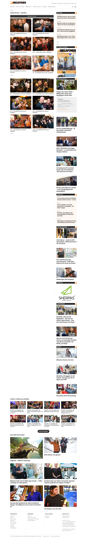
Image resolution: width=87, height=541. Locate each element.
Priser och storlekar (32, 517)
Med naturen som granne (52, 455)
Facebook (47, 516)
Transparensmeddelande (63, 109)
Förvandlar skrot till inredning (66, 396)
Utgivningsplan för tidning (33, 519)
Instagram (47, 517)
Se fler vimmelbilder (43, 431)
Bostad (44, 6)
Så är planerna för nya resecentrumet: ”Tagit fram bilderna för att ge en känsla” (66, 261)
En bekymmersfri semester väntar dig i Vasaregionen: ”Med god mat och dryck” (65, 169)
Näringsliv (28, 6)
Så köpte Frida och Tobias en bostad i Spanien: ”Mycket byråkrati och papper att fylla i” (59, 482)
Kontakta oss (73, 3)
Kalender (12, 525)
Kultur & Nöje (20, 6)
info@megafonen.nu (69, 523)
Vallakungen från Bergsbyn (65, 279)
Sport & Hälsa (37, 6)
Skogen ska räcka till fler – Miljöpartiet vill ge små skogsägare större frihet (65, 93)
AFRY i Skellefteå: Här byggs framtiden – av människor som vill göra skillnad (66, 150)
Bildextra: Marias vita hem (65, 360)
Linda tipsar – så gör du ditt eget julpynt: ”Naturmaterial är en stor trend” (66, 241)
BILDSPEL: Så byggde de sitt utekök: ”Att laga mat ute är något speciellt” (65, 377)
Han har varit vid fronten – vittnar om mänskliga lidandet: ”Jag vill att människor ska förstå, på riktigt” (66, 340)
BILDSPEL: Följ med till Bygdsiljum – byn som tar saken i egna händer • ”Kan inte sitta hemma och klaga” (65, 319)
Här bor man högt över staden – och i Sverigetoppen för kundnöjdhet (66, 189)
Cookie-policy (46, 536)
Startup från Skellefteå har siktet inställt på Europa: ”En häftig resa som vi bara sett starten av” (25, 504)
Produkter (30, 516)
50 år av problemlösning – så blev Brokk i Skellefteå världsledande (65, 130)
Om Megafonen (66, 3)
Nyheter (12, 6)
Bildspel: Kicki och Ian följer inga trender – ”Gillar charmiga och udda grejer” (26, 482)
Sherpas (57, 536)
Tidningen (59, 3)
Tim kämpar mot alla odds (52, 509)
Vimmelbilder (51, 6)
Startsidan (12, 516)
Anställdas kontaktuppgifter (68, 524)
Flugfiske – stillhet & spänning (20, 460)
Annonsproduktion (31, 520)
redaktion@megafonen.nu (70, 521)
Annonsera (54, 3)
